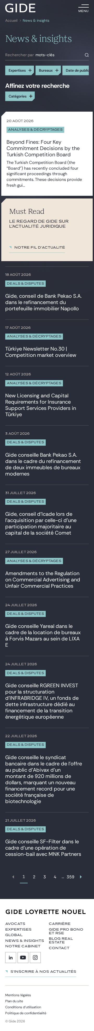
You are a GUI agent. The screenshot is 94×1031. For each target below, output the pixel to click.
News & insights (24, 941)
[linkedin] (10, 957)
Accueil (11, 20)
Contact (59, 948)
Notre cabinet (22, 946)
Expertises (18, 929)
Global (13, 935)
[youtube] (22, 957)
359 (70, 877)
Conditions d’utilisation (23, 1007)
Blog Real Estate (61, 940)
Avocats (15, 924)
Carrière (59, 924)
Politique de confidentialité (25, 1013)
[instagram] (35, 957)
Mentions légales (18, 995)
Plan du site (14, 1001)
